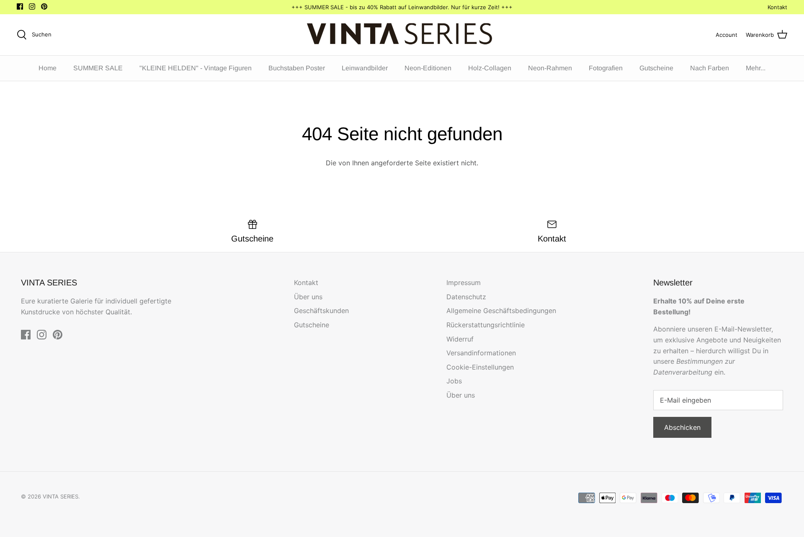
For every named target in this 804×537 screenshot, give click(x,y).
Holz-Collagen (489, 68)
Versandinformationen (481, 353)
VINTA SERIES (60, 496)
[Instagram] (32, 6)
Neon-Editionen (428, 68)
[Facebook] (20, 6)
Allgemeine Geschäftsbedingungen (501, 310)
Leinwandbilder (365, 68)
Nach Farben (709, 68)
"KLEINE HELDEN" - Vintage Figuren (195, 68)
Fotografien (606, 68)
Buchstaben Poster (296, 68)
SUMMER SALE (98, 68)
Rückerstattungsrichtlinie (485, 325)
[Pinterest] (44, 6)
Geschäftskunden (321, 310)
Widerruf (460, 339)
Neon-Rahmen (550, 68)
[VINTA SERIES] (402, 35)
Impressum (463, 282)
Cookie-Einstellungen (480, 367)
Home (48, 68)
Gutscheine (656, 68)
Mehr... (755, 68)
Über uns (308, 297)
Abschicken (682, 427)
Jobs (454, 381)
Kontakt (777, 7)
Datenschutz (466, 297)
